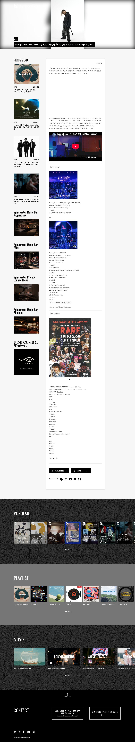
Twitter (61, 307)
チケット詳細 (54, 458)
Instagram (67, 307)
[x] (65, 480)
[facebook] (70, 480)
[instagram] (79, 480)
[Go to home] (27, 6)
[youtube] (74, 480)
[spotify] (61, 480)
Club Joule (60, 392)
